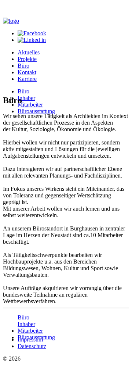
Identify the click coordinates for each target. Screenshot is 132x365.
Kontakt (27, 72)
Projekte (27, 59)
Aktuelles (29, 52)
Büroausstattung (36, 111)
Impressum (30, 339)
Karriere (27, 79)
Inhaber (26, 98)
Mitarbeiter (30, 104)
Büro (23, 65)
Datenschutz (32, 346)
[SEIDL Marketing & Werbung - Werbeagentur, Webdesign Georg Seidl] (10, 327)
